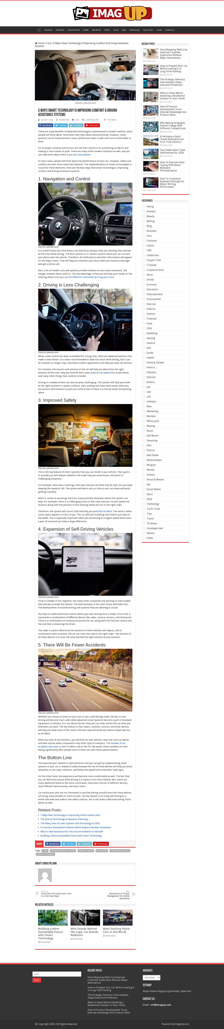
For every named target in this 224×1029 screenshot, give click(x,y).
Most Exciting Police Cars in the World (116, 930)
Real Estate (153, 455)
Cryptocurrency (155, 269)
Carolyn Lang (47, 120)
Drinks (150, 279)
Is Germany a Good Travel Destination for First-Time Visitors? (172, 139)
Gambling (152, 333)
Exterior (151, 308)
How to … (152, 367)
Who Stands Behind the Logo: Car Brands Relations (84, 932)
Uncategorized (155, 528)
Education (60, 30)
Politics (107, 30)
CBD (149, 250)
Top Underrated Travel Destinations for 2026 (172, 151)
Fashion (151, 313)
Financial (151, 318)
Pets (149, 445)
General (151, 343)
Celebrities (153, 255)
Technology (134, 30)
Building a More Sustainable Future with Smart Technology (50, 933)
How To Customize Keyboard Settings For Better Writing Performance (172, 182)
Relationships (154, 460)
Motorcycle (153, 421)
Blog (149, 226)
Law (149, 391)
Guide (150, 352)
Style (124, 30)
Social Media (154, 489)
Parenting (152, 440)
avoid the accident (102, 511)
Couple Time (154, 260)
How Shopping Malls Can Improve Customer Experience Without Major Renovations (173, 53)
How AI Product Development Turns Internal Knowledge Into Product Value (173, 110)
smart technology (46, 854)
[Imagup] (112, 12)
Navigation (102, 851)
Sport (116, 30)
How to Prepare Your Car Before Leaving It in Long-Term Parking (173, 68)
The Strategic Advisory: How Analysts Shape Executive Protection (172, 82)
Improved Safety (86, 851)
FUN (149, 328)
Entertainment (74, 30)
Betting (151, 221)
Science (151, 474)
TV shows (152, 523)
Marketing (152, 411)
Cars (48, 43)
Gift (149, 347)
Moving (151, 425)
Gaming (151, 338)
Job (148, 386)
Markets (151, 416)
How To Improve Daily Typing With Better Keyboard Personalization (172, 166)
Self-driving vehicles (120, 851)
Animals (151, 211)
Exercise (151, 304)
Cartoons (152, 240)
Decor (150, 274)
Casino (150, 245)
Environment (154, 299)
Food (149, 323)
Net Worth (96, 30)
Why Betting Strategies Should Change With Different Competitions (173, 125)
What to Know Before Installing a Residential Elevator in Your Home (172, 96)
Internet (151, 377)
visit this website (82, 154)
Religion (151, 464)
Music (150, 430)
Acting (150, 206)
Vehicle (151, 533)
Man (149, 406)
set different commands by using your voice (91, 277)
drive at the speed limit (103, 372)
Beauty (150, 216)
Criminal (151, 265)
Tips (149, 513)
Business (48, 30)
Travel (159, 30)
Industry (151, 372)
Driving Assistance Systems (63, 851)
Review (150, 469)
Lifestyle (151, 401)
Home (39, 29)
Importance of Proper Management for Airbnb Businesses (118, 895)
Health (86, 30)
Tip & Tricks (148, 30)
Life (149, 396)
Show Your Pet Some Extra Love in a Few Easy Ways (56, 893)
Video (150, 538)
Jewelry (151, 382)
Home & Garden (155, 362)
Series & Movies (155, 479)
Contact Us (169, 30)
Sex (148, 484)
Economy (152, 284)
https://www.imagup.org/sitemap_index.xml (167, 991)
